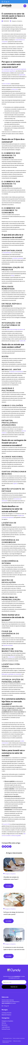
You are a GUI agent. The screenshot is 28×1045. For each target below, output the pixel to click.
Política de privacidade (7, 1040)
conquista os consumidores (16, 371)
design (12, 275)
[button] (3, 846)
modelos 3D (22, 340)
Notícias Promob (6, 1029)
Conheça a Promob (6, 1012)
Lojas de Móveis (6, 1027)
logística (15, 483)
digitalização (22, 74)
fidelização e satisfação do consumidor (11, 674)
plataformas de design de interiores (15, 329)
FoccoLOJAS (6, 824)
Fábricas (4, 1023)
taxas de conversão (8, 645)
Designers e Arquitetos (7, 1021)
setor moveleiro (7, 83)
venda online (15, 89)
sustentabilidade (7, 252)
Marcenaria (4, 1025)
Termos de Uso (5, 1042)
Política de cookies (17, 1040)
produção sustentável (17, 258)
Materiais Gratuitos (6, 1014)
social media (11, 657)
